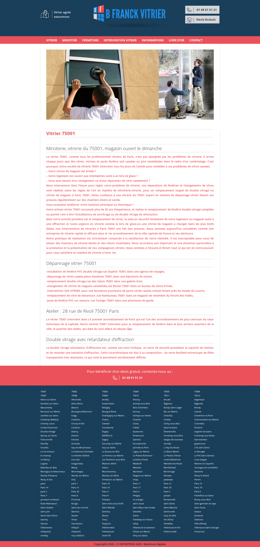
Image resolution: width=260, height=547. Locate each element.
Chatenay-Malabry (50, 419)
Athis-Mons (77, 403)
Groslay (167, 443)
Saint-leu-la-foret (79, 507)
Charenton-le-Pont (203, 415)
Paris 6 (197, 491)
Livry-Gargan (200, 459)
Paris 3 (105, 491)
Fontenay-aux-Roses (204, 435)
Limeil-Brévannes (172, 459)
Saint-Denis (169, 503)
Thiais (74, 519)
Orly (73, 479)
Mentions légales (155, 544)
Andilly (105, 399)
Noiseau (168, 475)
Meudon (137, 467)
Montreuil (138, 471)
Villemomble (108, 527)
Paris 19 (198, 487)
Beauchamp (46, 407)
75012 (197, 395)
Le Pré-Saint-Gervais (204, 455)
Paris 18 (167, 487)
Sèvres (105, 515)
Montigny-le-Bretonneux (53, 471)
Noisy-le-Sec (47, 479)
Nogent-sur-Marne (142, 475)
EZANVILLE (107, 435)
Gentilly (44, 443)
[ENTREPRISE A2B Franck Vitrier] (130, 16)
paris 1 (74, 483)
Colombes (199, 423)
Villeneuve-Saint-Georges (206, 527)
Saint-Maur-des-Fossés (144, 507)
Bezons (74, 407)
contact (196, 40)
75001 (43, 391)
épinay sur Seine (49, 435)
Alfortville (76, 399)
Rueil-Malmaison (49, 503)
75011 (166, 395)
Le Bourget (199, 451)
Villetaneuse (108, 531)
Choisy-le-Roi (78, 423)
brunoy (136, 411)
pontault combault (50, 499)
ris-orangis (138, 499)
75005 (166, 391)
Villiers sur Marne (141, 531)
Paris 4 (136, 491)
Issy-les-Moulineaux (81, 447)
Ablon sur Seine (48, 399)
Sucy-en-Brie (170, 515)
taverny (44, 519)
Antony (136, 399)
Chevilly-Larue (48, 423)
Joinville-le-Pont (141, 447)
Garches (137, 439)
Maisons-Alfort (109, 463)
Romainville (169, 499)
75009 (105, 395)
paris (43, 483)
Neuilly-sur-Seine (110, 475)
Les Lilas (75, 459)
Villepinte (76, 531)
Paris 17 (136, 487)
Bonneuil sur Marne (50, 411)
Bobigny (106, 407)
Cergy (74, 415)
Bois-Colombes (140, 407)
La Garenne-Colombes (82, 451)
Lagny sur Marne (141, 451)
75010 (136, 395)
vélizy (135, 523)
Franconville (47, 439)
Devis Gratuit (206, 19)
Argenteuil (199, 399)
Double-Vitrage (48, 431)
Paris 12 (167, 483)
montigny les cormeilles (206, 467)
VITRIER (51, 40)
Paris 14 (44, 487)
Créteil (136, 427)
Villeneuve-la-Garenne (144, 527)
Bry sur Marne (170, 411)
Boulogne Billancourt (81, 411)
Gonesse (75, 443)
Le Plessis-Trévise (172, 455)
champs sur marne (142, 415)
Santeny (106, 511)
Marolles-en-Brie (49, 467)
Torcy (104, 519)
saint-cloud (138, 503)
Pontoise (75, 499)
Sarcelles (137, 511)
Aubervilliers (108, 403)
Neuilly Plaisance (49, 475)
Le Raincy (45, 459)
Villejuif (75, 527)
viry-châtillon (77, 535)
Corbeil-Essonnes (49, 427)
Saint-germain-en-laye (205, 503)
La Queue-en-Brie (110, 451)
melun (105, 467)
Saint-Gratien (47, 507)
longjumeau (77, 463)
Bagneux (168, 403)
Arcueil (167, 399)
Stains (136, 515)
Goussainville (139, 443)
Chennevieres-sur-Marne (206, 419)
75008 (74, 395)
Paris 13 (198, 483)
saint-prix (45, 511)
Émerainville (170, 431)
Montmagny (77, 471)
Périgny (136, 495)
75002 (74, 391)
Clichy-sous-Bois (172, 423)
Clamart (106, 423)
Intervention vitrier (120, 40)
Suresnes (198, 515)
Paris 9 (105, 495)
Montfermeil (170, 467)
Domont (198, 427)
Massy (74, 467)
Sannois (75, 511)
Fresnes (75, 439)
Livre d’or (176, 40)
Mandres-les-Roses (173, 463)
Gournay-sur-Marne (111, 443)
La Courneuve (47, 451)
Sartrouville (169, 511)
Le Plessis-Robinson (142, 455)
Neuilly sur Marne (80, 475)
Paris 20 (75, 491)
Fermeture (90, 40)
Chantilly (168, 415)
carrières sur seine (49, 415)
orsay (135, 479)
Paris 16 (106, 487)
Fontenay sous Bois (173, 435)
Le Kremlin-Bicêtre (80, 455)
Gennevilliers (200, 439)
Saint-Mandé (108, 507)
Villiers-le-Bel (170, 531)
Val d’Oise (168, 519)
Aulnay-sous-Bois (141, 403)
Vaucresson (77, 523)
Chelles (167, 419)
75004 (136, 391)
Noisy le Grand (201, 475)
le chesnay (46, 455)
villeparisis (46, 531)
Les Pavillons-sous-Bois (113, 459)
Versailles (168, 523)
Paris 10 (106, 483)
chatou (105, 419)
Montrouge (169, 471)
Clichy (136, 423)
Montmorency (109, 471)
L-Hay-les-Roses (171, 447)
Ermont (75, 435)
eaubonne (138, 431)
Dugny (105, 431)
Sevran (74, 515)
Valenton (198, 519)
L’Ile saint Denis (202, 447)
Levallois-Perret (140, 459)
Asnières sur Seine (49, 403)
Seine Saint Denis (49, 515)
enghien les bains (202, 431)
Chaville (137, 419)
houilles (44, 447)
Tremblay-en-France (142, 519)
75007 (43, 395)
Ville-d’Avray (200, 523)
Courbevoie (107, 427)
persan (167, 495)
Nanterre (198, 471)
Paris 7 (44, 495)
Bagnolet (198, 403)
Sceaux (197, 511)
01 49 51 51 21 (207, 10)
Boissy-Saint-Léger (173, 407)
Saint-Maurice (170, 507)
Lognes (44, 463)
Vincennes (199, 531)
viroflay (44, 535)
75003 (105, 391)
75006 (197, 391)
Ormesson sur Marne (112, 479)
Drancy (74, 431)
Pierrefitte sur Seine (204, 495)
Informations (153, 40)
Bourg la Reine (109, 411)
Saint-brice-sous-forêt (112, 503)
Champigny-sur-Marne (113, 415)
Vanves (44, 523)
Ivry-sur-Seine (109, 447)
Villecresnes (46, 527)
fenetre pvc (138, 435)
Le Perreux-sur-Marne (112, 455)
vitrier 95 (106, 535)
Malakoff (137, 463)
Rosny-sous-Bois (202, 499)
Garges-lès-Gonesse (173, 439)
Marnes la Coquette (204, 463)
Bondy (197, 407)
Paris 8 (74, 495)
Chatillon (75, 419)
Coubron (75, 427)
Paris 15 (75, 487)
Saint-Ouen (200, 507)
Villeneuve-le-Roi (172, 527)
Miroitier (69, 40)
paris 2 (44, 491)
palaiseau (168, 479)
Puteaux (106, 499)
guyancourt (200, 443)
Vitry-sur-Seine (140, 535)
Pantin (197, 479)
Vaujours (106, 523)
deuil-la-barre (170, 427)
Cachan (198, 411)
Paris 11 (136, 483)
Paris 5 (167, 491)
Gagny (105, 439)
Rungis (74, 503)
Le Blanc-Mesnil (171, 451)
